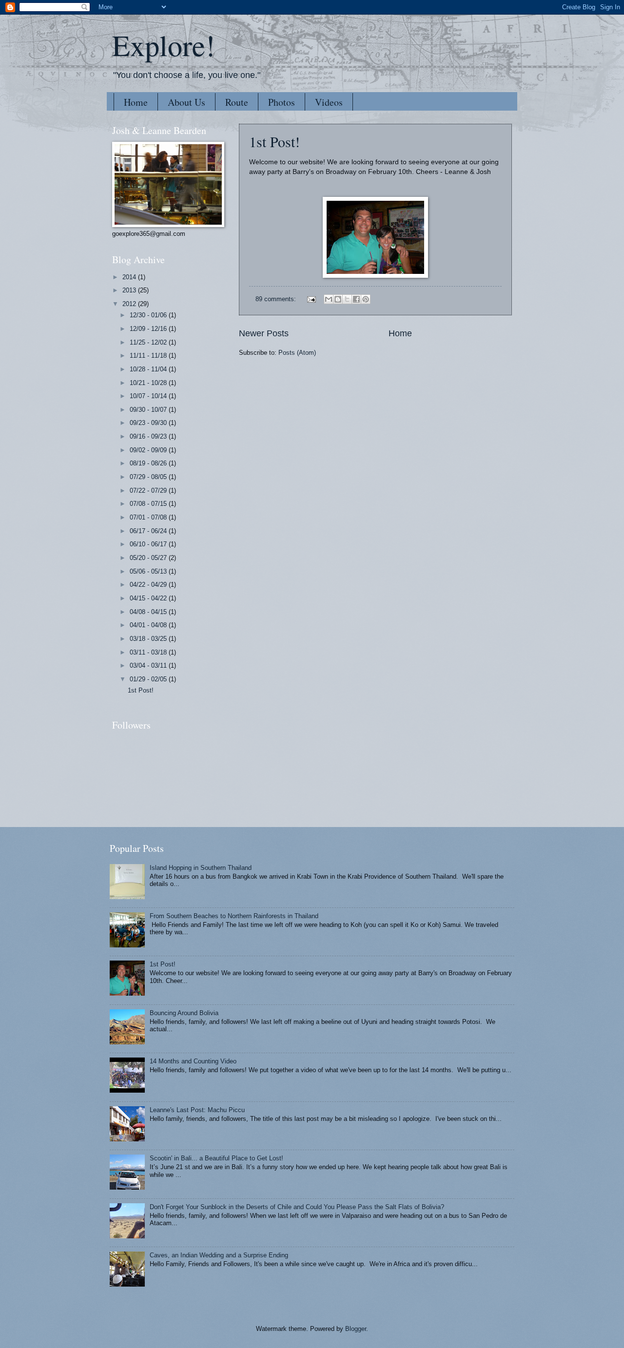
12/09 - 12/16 (149, 328)
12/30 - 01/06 (149, 315)
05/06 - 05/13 (149, 571)
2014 (130, 277)
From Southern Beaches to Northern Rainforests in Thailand (234, 916)
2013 (130, 290)
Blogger (355, 1328)
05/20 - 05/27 (149, 557)
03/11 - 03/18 (149, 652)
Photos (281, 102)
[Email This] (328, 299)
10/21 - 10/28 (149, 382)
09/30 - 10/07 (149, 409)
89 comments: (276, 299)
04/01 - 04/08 (149, 625)
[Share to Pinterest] (365, 299)
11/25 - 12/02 (149, 342)
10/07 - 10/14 (149, 396)
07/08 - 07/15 (149, 503)
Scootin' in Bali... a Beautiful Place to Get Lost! (216, 1158)
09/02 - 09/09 (149, 450)
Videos (329, 102)
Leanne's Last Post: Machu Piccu (197, 1110)
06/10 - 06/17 (149, 544)
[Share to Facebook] (356, 299)
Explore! (163, 44)
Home (136, 102)
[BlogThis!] (338, 299)
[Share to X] (347, 299)
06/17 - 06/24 (149, 531)
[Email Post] (311, 299)
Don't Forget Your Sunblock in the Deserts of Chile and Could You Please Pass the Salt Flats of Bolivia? (297, 1207)
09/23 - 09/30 (149, 422)
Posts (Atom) (297, 352)
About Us (186, 102)
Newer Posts (264, 333)
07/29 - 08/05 (149, 477)
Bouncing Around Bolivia (184, 1013)
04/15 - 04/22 (149, 598)
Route (236, 102)
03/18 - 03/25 (149, 638)
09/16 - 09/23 (149, 436)
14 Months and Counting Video (193, 1061)
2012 (130, 304)
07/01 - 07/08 (149, 517)
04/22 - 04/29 (149, 584)
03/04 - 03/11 (149, 665)
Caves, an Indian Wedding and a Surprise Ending (219, 1255)
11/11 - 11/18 (149, 355)
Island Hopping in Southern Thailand (201, 867)
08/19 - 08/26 (149, 463)
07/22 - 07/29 (149, 490)
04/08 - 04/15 (149, 612)
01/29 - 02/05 (149, 679)
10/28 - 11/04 (149, 369)
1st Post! (274, 141)
